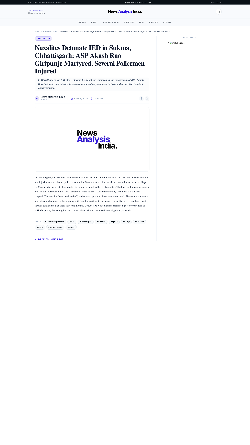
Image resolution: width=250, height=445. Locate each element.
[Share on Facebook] (141, 98)
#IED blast (101, 222)
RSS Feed (214, 2)
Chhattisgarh (111, 22)
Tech (142, 22)
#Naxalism (139, 222)
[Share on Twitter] (147, 98)
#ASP (72, 222)
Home (37, 32)
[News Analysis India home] (125, 12)
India (93, 22)
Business (129, 22)
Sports (167, 22)
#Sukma (71, 227)
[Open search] (219, 11)
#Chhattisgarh (85, 222)
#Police (40, 227)
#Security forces (55, 227)
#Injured (114, 222)
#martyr (126, 222)
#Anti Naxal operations (54, 222)
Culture (154, 22)
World (82, 22)
